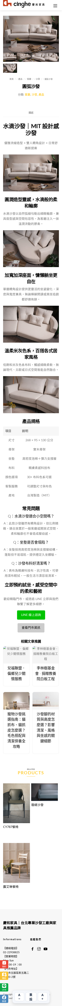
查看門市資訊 (31, 627)
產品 (20, 79)
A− (19, 996)
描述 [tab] (31, 113)
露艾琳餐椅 (11, 886)
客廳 (29, 79)
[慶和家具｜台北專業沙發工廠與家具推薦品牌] (23, 3)
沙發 (38, 79)
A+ (42, 996)
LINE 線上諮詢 (31, 614)
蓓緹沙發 (37, 805)
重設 (31, 997)
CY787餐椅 (10, 827)
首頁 (11, 79)
